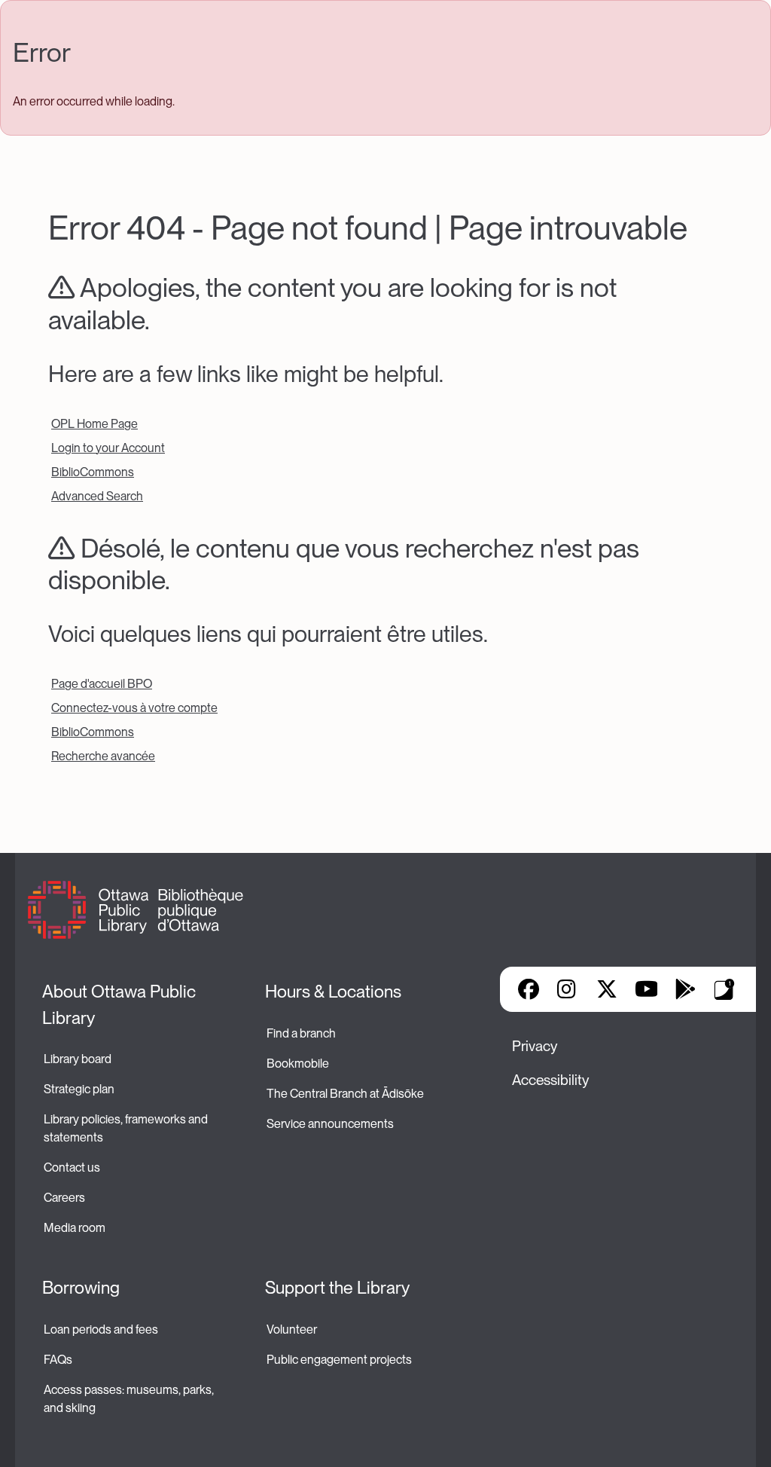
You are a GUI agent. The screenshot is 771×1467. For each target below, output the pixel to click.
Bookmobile (298, 1063)
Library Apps (724, 989)
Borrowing (81, 1287)
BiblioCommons (92, 472)
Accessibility (550, 1080)
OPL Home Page (94, 424)
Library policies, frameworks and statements (127, 1128)
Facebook (528, 989)
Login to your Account (108, 448)
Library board (77, 1059)
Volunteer (292, 1329)
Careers (64, 1197)
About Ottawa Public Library (121, 1004)
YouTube (646, 989)
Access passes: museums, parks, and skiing (130, 1399)
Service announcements (330, 1124)
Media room (74, 1228)
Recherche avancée (103, 756)
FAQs (58, 1359)
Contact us (72, 1167)
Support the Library (337, 1287)
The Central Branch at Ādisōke (345, 1093)
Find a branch (301, 1033)
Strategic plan (80, 1089)
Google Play (685, 989)
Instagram (567, 989)
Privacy (534, 1046)
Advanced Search (97, 496)
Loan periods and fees (102, 1329)
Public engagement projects (339, 1359)
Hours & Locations (333, 991)
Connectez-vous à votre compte (134, 708)
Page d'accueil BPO (101, 684)
